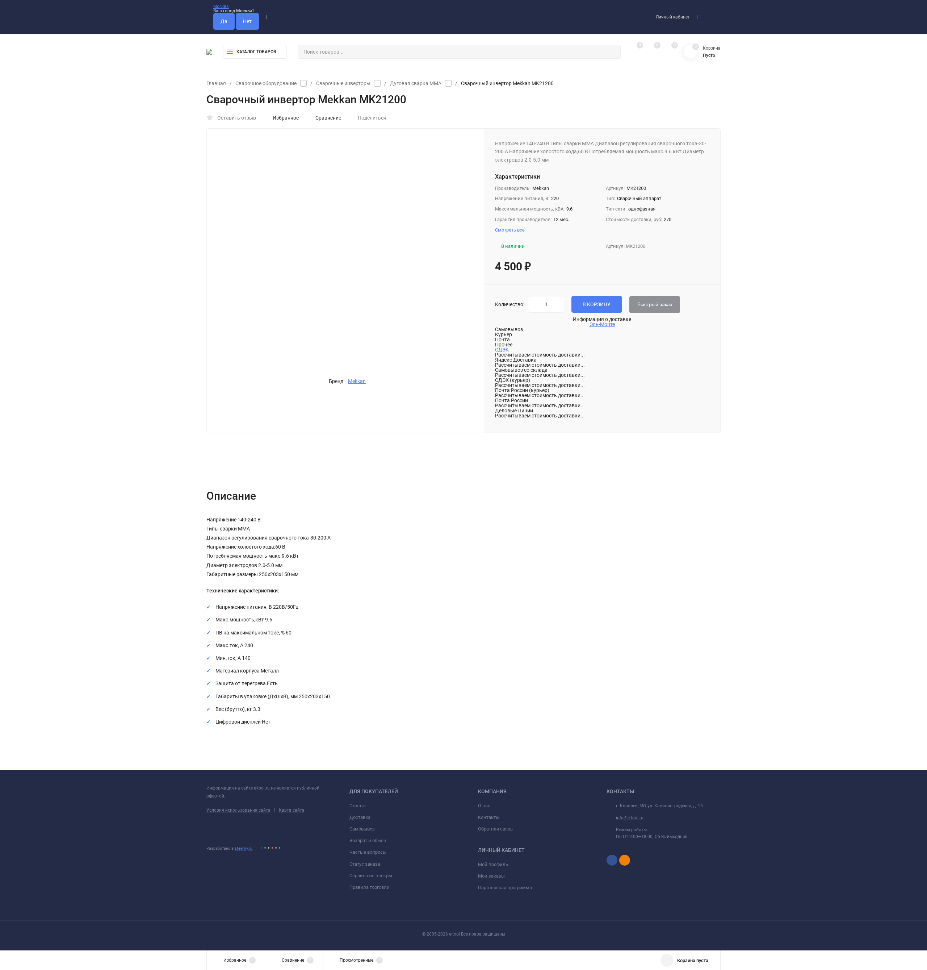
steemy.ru (243, 848)
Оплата (357, 805)
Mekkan (357, 381)
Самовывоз (362, 829)
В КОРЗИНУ (597, 304)
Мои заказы (491, 876)
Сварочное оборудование (266, 83)
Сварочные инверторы (343, 83)
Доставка (359, 817)
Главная (216, 83)
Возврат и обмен (367, 840)
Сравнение (328, 118)
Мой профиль (493, 864)
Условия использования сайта (238, 810)
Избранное (286, 118)
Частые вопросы (367, 852)
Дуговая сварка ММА (415, 83)
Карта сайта (292, 810)
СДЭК (502, 350)
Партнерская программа (505, 887)
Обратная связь (495, 829)
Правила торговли (369, 887)
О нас (484, 805)
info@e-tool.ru (629, 817)
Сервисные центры (370, 875)
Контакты (488, 817)
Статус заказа (364, 864)
